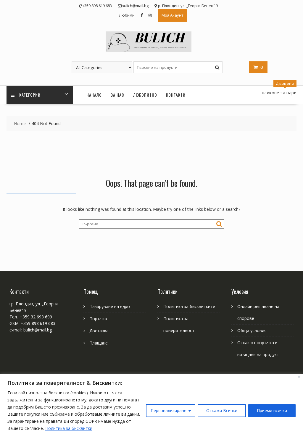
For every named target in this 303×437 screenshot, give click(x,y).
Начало (94, 95)
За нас (117, 95)
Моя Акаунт (172, 15)
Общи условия (252, 330)
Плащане (98, 343)
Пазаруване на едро (109, 306)
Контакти (176, 95)
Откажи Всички (221, 410)
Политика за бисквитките (189, 306)
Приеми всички (272, 410)
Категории (30, 95)
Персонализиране (168, 410)
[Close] (299, 376)
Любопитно (145, 95)
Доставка (99, 331)
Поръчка (98, 318)
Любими (127, 15)
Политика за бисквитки (68, 428)
